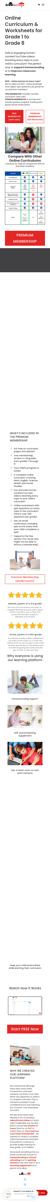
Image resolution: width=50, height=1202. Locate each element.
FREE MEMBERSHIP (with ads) (14, 116)
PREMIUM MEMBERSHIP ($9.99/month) (35, 116)
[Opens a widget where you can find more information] (41, 1193)
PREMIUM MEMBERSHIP (25, 238)
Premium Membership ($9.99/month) (25, 579)
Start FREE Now (25, 1029)
